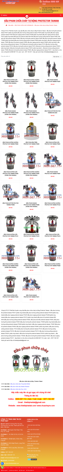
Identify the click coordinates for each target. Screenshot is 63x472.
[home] (6, 25)
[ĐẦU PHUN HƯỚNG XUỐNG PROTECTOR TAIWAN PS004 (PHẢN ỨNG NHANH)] (32, 161)
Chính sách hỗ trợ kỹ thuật (33, 434)
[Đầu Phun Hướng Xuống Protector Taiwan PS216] (32, 223)
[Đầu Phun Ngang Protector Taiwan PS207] (52, 69)
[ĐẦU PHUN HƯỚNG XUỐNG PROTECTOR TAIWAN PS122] (52, 192)
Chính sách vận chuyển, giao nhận (33, 437)
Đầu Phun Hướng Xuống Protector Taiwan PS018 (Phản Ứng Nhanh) (31, 81)
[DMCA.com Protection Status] (32, 460)
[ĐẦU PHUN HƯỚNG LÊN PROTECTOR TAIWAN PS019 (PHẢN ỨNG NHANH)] (32, 253)
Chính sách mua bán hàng (33, 450)
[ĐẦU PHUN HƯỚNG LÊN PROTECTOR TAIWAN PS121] (10, 223)
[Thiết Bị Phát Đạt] (27, 16)
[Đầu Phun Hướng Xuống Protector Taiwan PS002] (10, 131)
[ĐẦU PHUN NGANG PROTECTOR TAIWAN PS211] (32, 284)
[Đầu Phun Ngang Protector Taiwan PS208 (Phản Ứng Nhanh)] (10, 100)
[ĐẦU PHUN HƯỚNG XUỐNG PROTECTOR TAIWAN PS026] (52, 253)
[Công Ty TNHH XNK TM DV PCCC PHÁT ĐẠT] (11, 3)
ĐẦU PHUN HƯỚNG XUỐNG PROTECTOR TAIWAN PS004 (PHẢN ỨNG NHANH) (31, 173)
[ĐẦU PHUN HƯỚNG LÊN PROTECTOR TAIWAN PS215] (52, 223)
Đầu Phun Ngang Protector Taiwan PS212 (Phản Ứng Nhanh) (31, 112)
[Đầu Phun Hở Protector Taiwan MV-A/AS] (52, 100)
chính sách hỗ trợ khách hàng (33, 430)
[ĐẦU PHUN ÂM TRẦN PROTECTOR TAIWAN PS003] (32, 131)
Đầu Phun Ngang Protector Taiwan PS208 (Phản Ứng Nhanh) (10, 112)
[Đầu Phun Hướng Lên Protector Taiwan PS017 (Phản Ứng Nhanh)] (10, 69)
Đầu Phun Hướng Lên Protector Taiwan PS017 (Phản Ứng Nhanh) (10, 81)
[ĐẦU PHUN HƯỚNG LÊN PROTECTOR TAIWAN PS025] (10, 284)
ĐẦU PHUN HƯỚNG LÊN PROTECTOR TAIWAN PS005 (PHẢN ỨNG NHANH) (10, 173)
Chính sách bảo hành (32, 441)
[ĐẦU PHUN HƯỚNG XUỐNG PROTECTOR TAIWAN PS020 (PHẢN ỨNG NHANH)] (10, 253)
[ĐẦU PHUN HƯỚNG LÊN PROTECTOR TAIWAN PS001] (52, 131)
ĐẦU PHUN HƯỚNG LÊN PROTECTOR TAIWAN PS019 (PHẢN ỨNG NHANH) (31, 265)
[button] (1, 15)
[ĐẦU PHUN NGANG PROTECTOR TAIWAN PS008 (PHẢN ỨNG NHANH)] (32, 192)
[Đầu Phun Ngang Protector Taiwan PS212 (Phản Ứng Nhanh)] (32, 100)
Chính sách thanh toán (32, 448)
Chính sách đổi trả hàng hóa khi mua (33, 444)
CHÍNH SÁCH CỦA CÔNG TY (32, 420)
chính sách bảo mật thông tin (33, 426)
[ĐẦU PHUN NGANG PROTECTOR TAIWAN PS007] (52, 161)
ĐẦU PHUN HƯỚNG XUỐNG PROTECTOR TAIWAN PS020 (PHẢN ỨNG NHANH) (10, 265)
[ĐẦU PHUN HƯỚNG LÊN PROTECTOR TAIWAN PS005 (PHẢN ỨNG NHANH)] (10, 161)
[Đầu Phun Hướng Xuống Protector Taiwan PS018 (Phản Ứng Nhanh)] (32, 69)
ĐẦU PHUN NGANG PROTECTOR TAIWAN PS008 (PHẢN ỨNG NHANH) (31, 204)
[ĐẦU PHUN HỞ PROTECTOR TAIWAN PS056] (10, 192)
